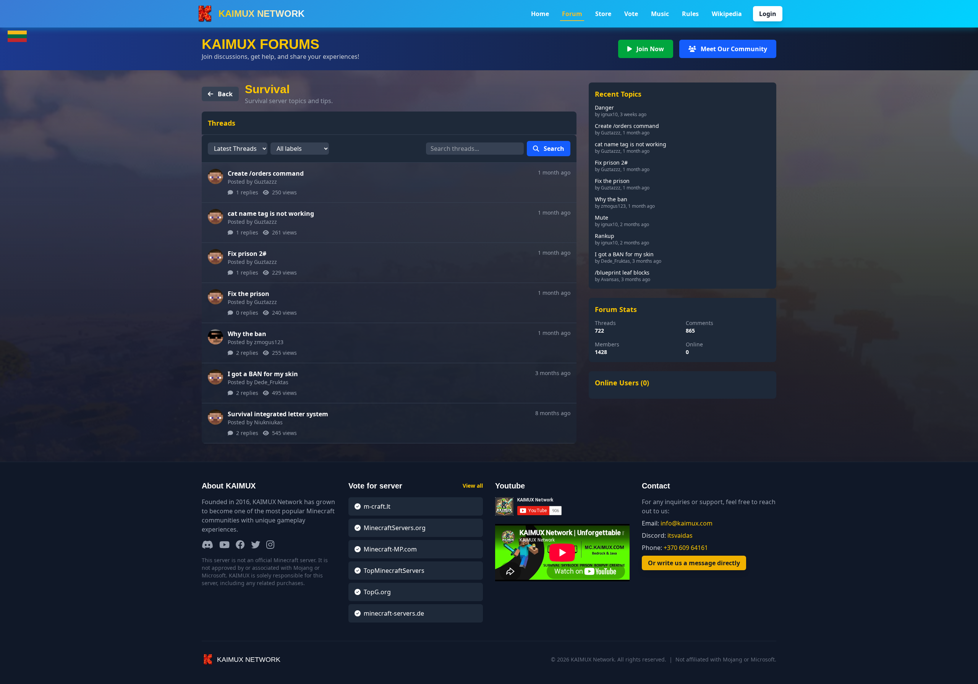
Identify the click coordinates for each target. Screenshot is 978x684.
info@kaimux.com (686, 523)
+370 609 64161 (686, 547)
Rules (690, 14)
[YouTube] (224, 545)
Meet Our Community (733, 49)
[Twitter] (255, 545)
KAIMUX (261, 13)
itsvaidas (680, 535)
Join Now (649, 49)
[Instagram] (270, 545)
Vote (631, 14)
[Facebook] (240, 545)
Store (603, 14)
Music (660, 14)
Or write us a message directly (694, 563)
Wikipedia (727, 14)
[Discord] (207, 545)
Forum (572, 14)
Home (540, 14)
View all (473, 485)
